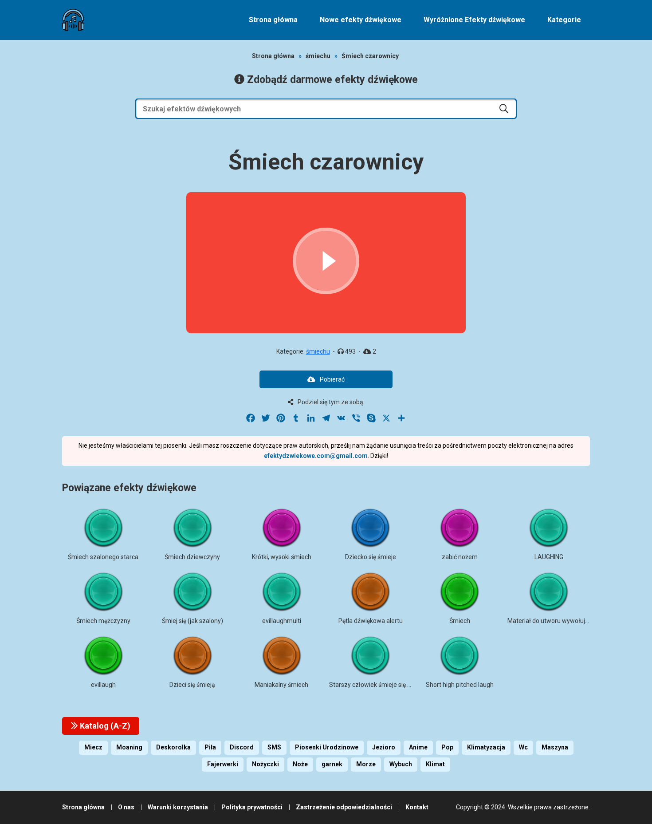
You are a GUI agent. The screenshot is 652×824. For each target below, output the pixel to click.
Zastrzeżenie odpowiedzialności (344, 807)
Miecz (93, 747)
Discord (242, 747)
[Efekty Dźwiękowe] (73, 20)
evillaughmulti (281, 620)
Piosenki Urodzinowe (326, 747)
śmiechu (318, 55)
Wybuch (400, 764)
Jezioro (383, 747)
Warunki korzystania (178, 807)
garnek (332, 764)
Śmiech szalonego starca (103, 556)
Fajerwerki (222, 764)
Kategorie (564, 20)
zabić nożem (460, 556)
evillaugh (103, 684)
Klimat (435, 764)
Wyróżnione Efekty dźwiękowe (474, 20)
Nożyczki (265, 764)
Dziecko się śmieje (370, 556)
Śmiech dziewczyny (192, 556)
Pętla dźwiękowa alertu (370, 620)
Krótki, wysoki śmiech (281, 556)
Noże (300, 764)
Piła (210, 747)
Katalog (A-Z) (104, 725)
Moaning (129, 747)
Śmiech (459, 620)
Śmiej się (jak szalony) (192, 620)
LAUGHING (548, 556)
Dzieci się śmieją (192, 684)
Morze (366, 764)
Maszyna (555, 747)
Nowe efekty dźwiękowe (360, 20)
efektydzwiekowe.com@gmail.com (316, 455)
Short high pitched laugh (460, 684)
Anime (418, 747)
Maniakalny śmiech (281, 684)
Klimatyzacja (486, 747)
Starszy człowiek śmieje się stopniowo (382, 684)
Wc (523, 747)
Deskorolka (173, 747)
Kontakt (416, 807)
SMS (274, 747)
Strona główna (273, 20)
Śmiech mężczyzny (103, 620)
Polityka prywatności (252, 807)
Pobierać (332, 379)
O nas (126, 807)
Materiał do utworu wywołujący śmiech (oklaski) (574, 620)
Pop (447, 747)
